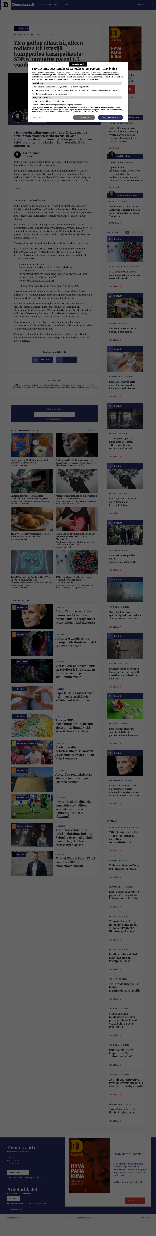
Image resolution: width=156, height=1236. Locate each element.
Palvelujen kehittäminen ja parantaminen (49, 94)
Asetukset (84, 117)
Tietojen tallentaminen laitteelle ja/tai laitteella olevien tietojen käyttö (61, 87)
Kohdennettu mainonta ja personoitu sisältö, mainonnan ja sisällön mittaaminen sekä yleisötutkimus (74, 90)
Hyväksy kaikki (110, 117)
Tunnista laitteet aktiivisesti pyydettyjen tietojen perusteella (57, 105)
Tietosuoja (36, 118)
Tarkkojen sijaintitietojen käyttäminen (48, 101)
